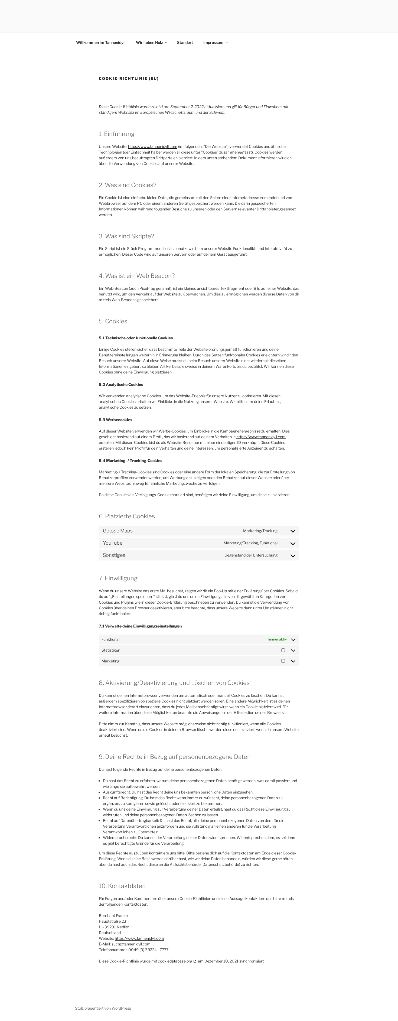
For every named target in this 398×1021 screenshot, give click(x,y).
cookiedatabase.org (175, 961)
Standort (185, 42)
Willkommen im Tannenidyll (101, 42)
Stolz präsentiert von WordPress (103, 1008)
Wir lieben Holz (149, 42)
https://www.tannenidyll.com (152, 146)
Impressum (213, 42)
